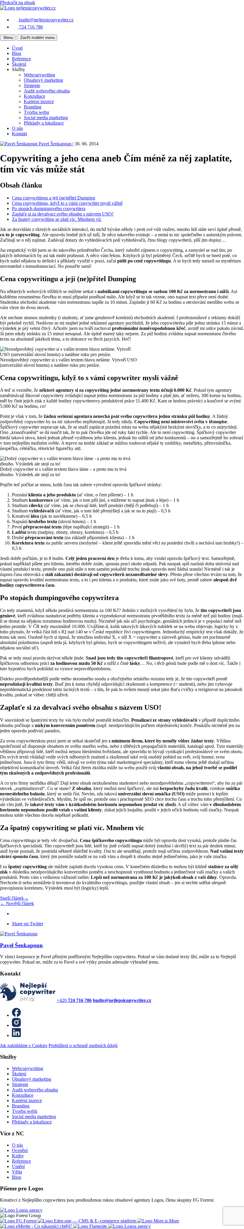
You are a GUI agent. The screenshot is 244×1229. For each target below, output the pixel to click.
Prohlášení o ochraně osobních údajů (83, 1045)
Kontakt (19, 133)
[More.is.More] (158, 1220)
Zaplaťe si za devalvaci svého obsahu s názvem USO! (62, 213)
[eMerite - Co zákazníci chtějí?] (36, 1226)
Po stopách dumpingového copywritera (48, 208)
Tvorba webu (36, 112)
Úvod (17, 48)
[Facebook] (16, 1015)
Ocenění (20, 1150)
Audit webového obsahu (47, 90)
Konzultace (34, 96)
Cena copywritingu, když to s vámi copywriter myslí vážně (67, 203)
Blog (16, 53)
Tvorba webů (24, 1111)
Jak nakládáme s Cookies (23, 1045)
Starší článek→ (14, 898)
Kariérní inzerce (39, 101)
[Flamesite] (90, 1226)
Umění (18, 1166)
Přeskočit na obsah (17, 2)
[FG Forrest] (19, 1220)
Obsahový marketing (43, 80)
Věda (17, 1171)
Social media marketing (46, 117)
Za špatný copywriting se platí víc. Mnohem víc (56, 219)
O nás (17, 128)
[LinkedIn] (16, 1035)
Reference (21, 58)
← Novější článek (17, 903)
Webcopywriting (39, 74)
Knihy (18, 1155)
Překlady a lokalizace (44, 122)
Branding (32, 106)
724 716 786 (31, 26)
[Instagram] (16, 1025)
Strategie (32, 85)
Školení (19, 64)
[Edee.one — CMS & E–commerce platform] (87, 1220)
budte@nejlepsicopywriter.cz (46, 19)
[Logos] (21, 1210)
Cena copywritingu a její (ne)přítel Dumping (53, 197)
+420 (74, 1000)
